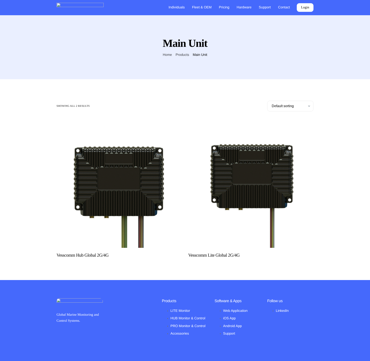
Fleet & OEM (202, 7)
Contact (284, 7)
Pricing (224, 7)
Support (265, 7)
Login (305, 7)
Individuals (177, 7)
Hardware (244, 7)
